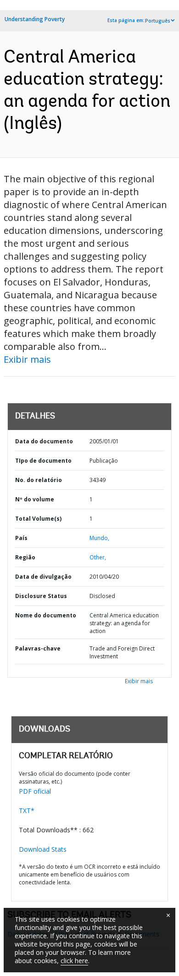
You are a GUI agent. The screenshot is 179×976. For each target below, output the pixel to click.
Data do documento (44, 441)
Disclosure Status (41, 596)
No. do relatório (38, 480)
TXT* (26, 810)
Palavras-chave (38, 648)
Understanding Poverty (35, 19)
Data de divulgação (43, 577)
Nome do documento (45, 615)
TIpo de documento (43, 461)
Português (157, 20)
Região (25, 557)
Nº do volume (34, 499)
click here (74, 960)
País (21, 538)
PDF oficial (35, 791)
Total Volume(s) (38, 519)
